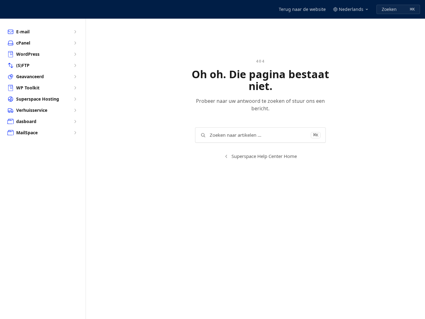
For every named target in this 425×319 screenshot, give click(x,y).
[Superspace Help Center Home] (6, 9)
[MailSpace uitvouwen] (75, 132)
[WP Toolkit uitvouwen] (75, 87)
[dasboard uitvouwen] (75, 121)
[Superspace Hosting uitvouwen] (75, 99)
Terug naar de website (302, 9)
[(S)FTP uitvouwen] (75, 65)
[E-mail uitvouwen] (75, 31)
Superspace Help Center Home (264, 156)
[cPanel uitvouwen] (75, 43)
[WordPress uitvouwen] (75, 54)
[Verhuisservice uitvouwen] (75, 110)
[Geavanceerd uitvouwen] (75, 76)
